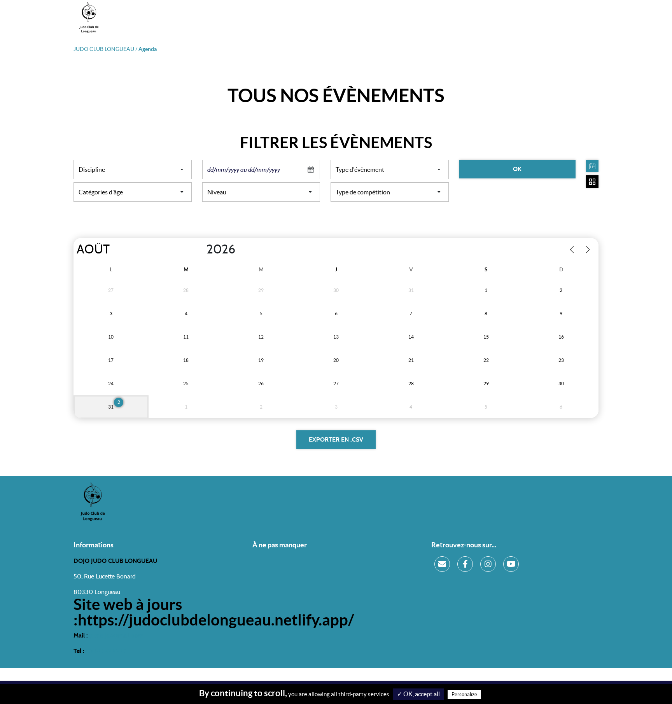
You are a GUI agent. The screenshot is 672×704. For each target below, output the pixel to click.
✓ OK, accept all (418, 693)
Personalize (464, 694)
